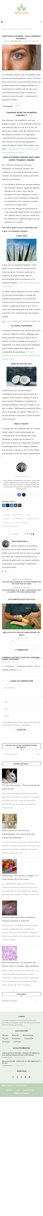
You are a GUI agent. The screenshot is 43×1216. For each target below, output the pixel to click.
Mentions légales (28, 1090)
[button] (3, 622)
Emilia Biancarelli (16, 41)
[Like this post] (25, 534)
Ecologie (6, 1041)
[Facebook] (3, 505)
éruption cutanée (32, 518)
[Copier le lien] (19, 505)
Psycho (5, 1038)
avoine (28, 514)
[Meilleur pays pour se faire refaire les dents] (21, 616)
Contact (18, 1090)
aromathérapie (17, 514)
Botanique (16, 1038)
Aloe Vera (6, 514)
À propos (9, 1090)
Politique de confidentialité (21, 1093)
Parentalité (28, 1038)
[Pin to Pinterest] (31, 534)
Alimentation (27, 1035)
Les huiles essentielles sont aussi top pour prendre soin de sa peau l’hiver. (21, 355)
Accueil (4, 29)
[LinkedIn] (11, 505)
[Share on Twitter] (29, 534)
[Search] (41, 22)
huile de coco (7, 522)
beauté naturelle (18, 518)
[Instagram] (19, 495)
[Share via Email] (33, 534)
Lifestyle (17, 1041)
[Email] (15, 505)
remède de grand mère (10, 526)
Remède (15, 1035)
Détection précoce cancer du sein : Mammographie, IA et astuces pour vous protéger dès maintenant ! (18, 834)
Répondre (38, 658)
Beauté (5, 1035)
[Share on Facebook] (27, 534)
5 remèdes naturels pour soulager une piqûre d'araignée (20, 658)
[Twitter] (24, 495)
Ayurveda (6, 518)
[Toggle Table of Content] (16, 106)
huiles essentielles (21, 522)
